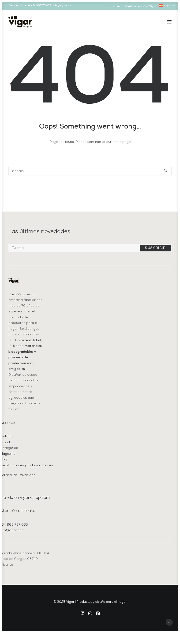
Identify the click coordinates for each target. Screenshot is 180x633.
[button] (169, 22)
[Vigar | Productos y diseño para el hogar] (20, 22)
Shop (116, 6)
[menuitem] (114, 6)
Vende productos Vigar (141, 6)
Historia (6, 436)
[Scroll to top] (169, 622)
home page (121, 142)
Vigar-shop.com (35, 498)
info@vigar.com (12, 530)
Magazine (7, 454)
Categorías (9, 448)
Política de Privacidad (18, 475)
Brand (5, 442)
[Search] (90, 171)
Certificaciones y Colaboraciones (26, 465)
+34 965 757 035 (14, 525)
